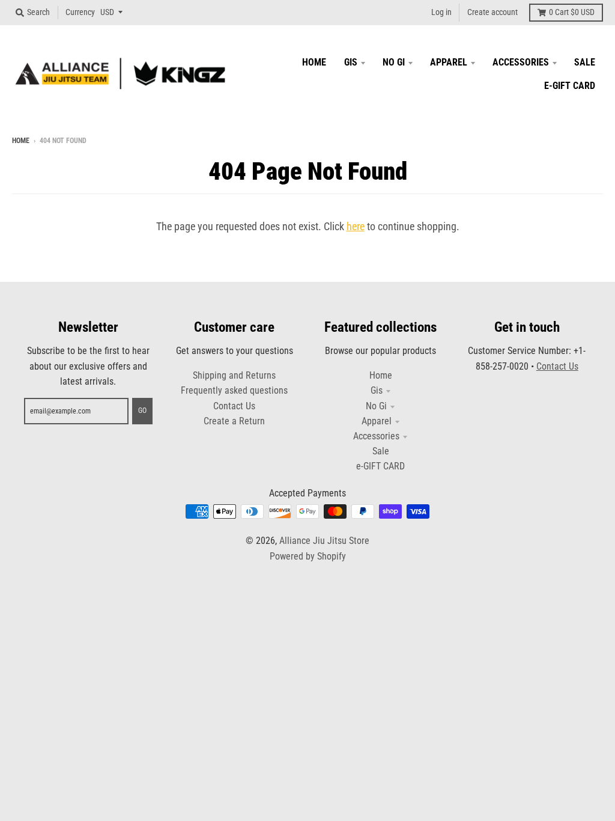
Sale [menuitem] (584, 62)
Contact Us (234, 406)
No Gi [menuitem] (394, 62)
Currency (80, 12)
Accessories (376, 436)
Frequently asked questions (234, 390)
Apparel (377, 421)
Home (20, 140)
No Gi (376, 406)
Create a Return (234, 421)
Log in (441, 12)
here (356, 226)
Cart (572, 12)
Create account (492, 12)
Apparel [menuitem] (448, 62)
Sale (380, 451)
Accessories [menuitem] (520, 62)
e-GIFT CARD (380, 466)
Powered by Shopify (308, 556)
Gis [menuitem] (350, 62)
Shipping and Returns (234, 375)
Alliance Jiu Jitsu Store (324, 540)
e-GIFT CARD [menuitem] (569, 85)
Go (142, 410)
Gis (377, 390)
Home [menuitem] (314, 62)
